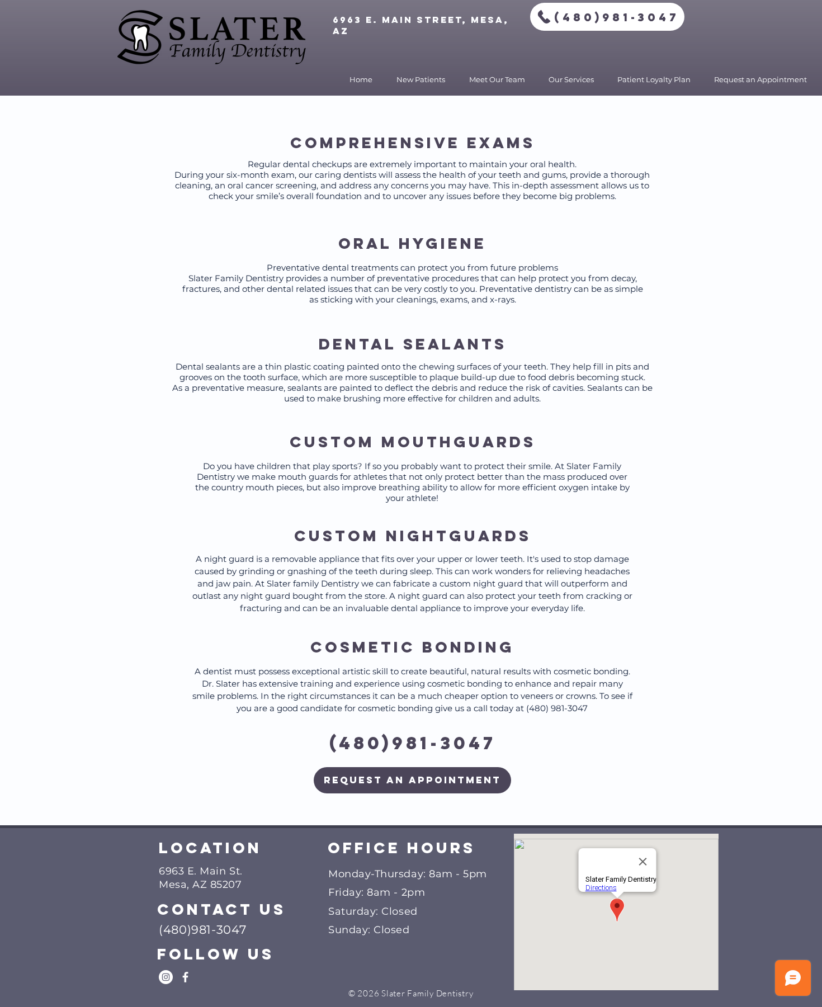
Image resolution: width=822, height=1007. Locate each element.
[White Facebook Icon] (185, 977)
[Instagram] (166, 977)
